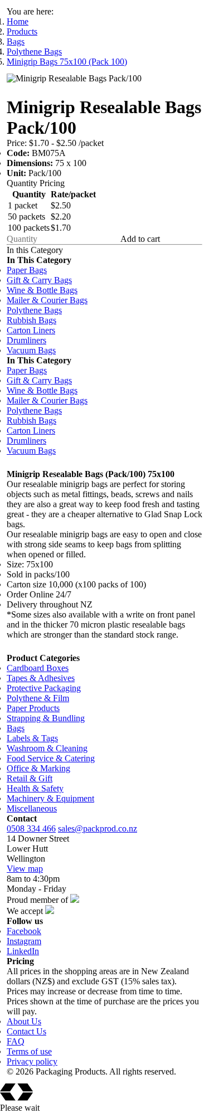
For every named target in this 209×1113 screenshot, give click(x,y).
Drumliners (26, 340)
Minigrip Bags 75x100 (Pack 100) (67, 61)
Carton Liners (31, 330)
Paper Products (33, 708)
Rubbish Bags (31, 320)
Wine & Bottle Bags (42, 290)
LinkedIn (23, 951)
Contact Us (26, 1031)
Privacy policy (32, 1061)
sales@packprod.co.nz (97, 828)
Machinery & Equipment (50, 798)
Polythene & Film (38, 698)
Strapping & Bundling (46, 718)
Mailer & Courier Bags (47, 300)
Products (22, 31)
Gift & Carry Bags (39, 280)
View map (25, 868)
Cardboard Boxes (38, 668)
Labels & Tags (32, 738)
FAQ (16, 1041)
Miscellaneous (32, 808)
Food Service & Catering (51, 758)
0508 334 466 (31, 828)
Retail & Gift (29, 778)
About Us (24, 1021)
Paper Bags (27, 270)
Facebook (24, 931)
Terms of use (29, 1051)
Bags (16, 41)
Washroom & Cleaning (47, 748)
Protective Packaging (44, 688)
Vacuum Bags (31, 350)
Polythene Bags (34, 51)
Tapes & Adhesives (41, 678)
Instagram (24, 941)
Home (17, 21)
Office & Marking (38, 768)
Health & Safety (35, 788)
